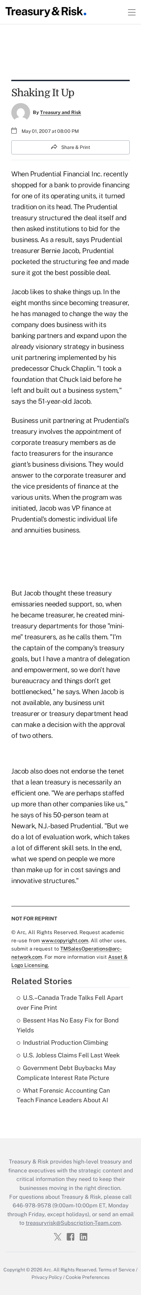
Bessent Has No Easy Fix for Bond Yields (68, 1025)
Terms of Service (116, 1269)
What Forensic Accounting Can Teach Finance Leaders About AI (63, 1095)
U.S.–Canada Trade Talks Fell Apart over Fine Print (70, 1002)
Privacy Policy (46, 1277)
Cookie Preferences (88, 1277)
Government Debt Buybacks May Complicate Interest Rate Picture (66, 1072)
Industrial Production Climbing (65, 1042)
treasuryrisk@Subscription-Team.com (73, 1223)
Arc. (47, 1269)
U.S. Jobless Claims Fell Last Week (71, 1055)
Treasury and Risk (60, 112)
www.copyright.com (64, 940)
